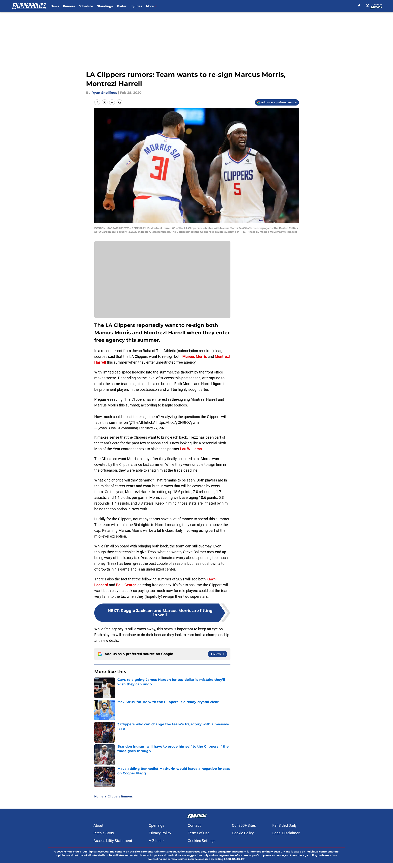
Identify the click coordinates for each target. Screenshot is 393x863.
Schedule (86, 6)
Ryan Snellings (104, 93)
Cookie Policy (243, 833)
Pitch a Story (103, 833)
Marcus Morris (194, 356)
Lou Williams (191, 449)
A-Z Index (156, 840)
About (98, 825)
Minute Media (72, 851)
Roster (121, 6)
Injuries (136, 6)
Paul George (126, 585)
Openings (156, 825)
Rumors (69, 6)
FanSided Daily (284, 825)
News (55, 6)
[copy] (119, 102)
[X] (367, 5)
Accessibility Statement (112, 840)
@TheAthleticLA (142, 422)
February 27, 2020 (152, 428)
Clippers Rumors (120, 796)
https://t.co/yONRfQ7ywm (177, 422)
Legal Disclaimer (286, 833)
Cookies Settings (201, 840)
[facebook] (359, 5)
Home (98, 796)
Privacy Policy (160, 833)
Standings (105, 6)
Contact (194, 825)
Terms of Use (199, 833)
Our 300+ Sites (244, 825)
